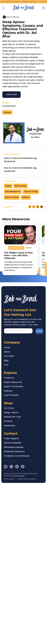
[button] (3, 7)
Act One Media (19, 476)
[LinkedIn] (17, 466)
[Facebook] (22, 466)
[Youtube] (5, 466)
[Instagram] (11, 466)
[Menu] (43, 8)
